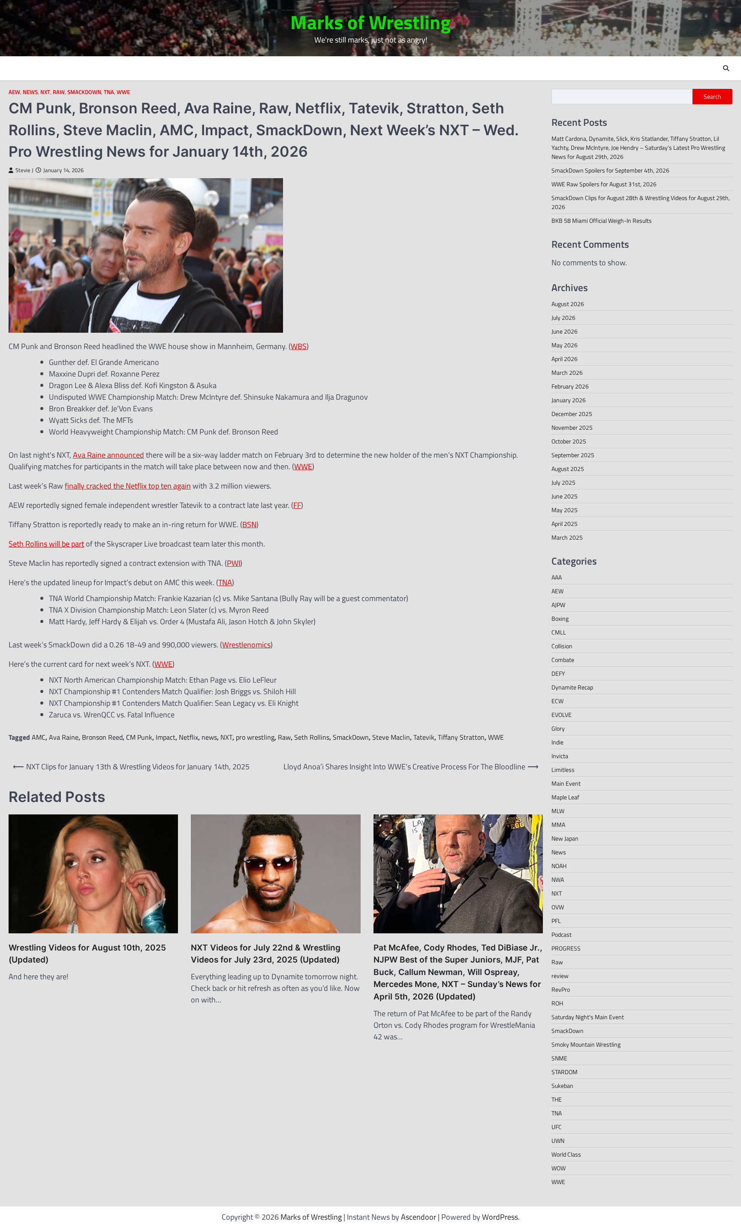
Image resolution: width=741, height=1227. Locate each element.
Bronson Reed (102, 737)
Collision (561, 645)
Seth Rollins (311, 737)
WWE (123, 92)
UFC (556, 1126)
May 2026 (564, 344)
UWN (557, 1140)
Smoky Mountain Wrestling (586, 1044)
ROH (557, 1003)
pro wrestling (255, 737)
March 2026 (567, 372)
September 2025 (572, 454)
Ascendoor (418, 1217)
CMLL (558, 632)
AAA (556, 577)
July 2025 (563, 482)
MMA (558, 824)
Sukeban (562, 1085)
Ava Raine (63, 737)
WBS (299, 346)
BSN (249, 524)
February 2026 (570, 386)
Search (712, 96)
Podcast (561, 934)
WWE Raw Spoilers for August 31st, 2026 (604, 183)
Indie (557, 742)
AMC (38, 737)
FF (297, 505)
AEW (14, 92)
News (30, 92)
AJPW (558, 604)
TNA (109, 92)
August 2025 (567, 468)
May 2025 (564, 509)
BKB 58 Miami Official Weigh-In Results (601, 220)
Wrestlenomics (246, 644)
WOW (558, 1167)
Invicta (559, 755)
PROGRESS (566, 948)
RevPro (560, 989)
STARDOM (564, 1071)
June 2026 (564, 331)
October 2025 (568, 441)
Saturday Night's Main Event (587, 1016)
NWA (557, 879)
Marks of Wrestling (370, 21)
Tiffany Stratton (461, 737)
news (209, 737)
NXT (45, 92)
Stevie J (24, 170)
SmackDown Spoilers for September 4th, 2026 (610, 170)
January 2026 (568, 399)
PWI (233, 563)
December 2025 (571, 413)
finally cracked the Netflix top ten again (128, 486)
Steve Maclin (391, 737)
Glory (558, 728)
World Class (566, 1154)
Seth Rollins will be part (46, 544)
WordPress (500, 1217)
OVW (557, 906)
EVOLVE (561, 714)
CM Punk (139, 737)
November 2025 (572, 427)
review (560, 975)
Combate (562, 659)
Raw (59, 92)
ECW (557, 700)
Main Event (566, 783)
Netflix (188, 737)
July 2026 (563, 317)
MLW (557, 810)
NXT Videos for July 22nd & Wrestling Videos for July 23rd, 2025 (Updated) (265, 954)
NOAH (558, 865)
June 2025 (564, 496)
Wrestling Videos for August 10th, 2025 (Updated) (87, 954)
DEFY (558, 673)
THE (556, 1099)
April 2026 (564, 358)
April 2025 (564, 523)
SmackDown (84, 92)
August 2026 (567, 303)
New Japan (564, 838)
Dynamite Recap (572, 687)
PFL (556, 920)
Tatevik (423, 737)
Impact (165, 737)
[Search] (726, 68)
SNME (559, 1058)
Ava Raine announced (108, 455)
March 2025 (567, 537)
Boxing (560, 618)
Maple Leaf (565, 797)
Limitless (563, 769)
